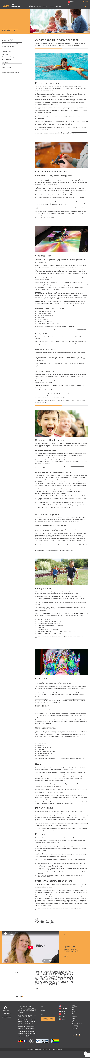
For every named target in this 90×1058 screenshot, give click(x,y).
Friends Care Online (42, 319)
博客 (73, 1007)
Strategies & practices (49, 6)
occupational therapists (66, 784)
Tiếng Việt (64, 1008)
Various (42, 627)
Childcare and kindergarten (9, 56)
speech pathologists (53, 784)
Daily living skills (6, 67)
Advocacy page (39, 637)
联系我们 (74, 1016)
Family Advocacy (45, 619)
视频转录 (66, 956)
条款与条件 (75, 1020)
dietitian (56, 825)
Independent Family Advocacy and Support (51, 623)
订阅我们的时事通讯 (48, 1019)
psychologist (49, 780)
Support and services (12, 29)
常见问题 (74, 1006)
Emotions (4, 70)
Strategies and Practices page (48, 830)
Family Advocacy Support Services (49, 629)
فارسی (63, 1011)
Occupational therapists (41, 699)
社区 (73, 1014)
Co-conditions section (57, 792)
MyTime (73, 267)
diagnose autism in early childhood (50, 776)
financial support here (67, 803)
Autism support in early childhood (11, 43)
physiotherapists (56, 786)
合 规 (73, 1022)
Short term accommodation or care (11, 72)
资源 (73, 1009)
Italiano (63, 1019)
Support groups (6, 51)
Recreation (5, 62)
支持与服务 (58, 6)
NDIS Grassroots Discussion (44, 321)
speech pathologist (60, 780)
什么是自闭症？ (32, 6)
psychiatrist (38, 780)
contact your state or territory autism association (61, 550)
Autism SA (84, 544)
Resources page (81, 329)
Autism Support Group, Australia (46, 311)
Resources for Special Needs (45, 315)
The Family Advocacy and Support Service (52, 625)
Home (3, 29)
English (63, 1006)
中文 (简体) (64, 1013)
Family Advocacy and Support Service (51, 633)
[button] (16, 996)
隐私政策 (74, 1018)
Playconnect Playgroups (41, 352)
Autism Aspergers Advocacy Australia (45, 607)
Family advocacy (6, 59)
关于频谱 (74, 1011)
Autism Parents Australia (44, 313)
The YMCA (37, 292)
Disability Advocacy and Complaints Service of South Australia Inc (57, 631)
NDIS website (55, 217)
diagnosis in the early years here (50, 803)
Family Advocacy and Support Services (51, 621)
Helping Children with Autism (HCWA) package (57, 475)
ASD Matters (40, 317)
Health (4, 64)
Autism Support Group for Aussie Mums (48, 323)
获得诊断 (39, 6)
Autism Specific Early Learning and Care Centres (50, 477)
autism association (76, 721)
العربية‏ (63, 1016)
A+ (84, 2)
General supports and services (10, 49)
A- (82, 1)
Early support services (8, 46)
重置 (87, 1)
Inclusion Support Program (44, 453)
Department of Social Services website (65, 133)
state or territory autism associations (75, 699)
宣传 (73, 1013)
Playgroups (5, 54)
